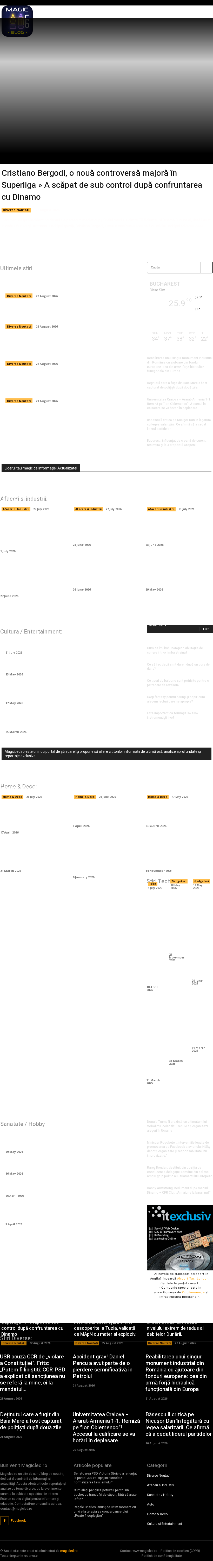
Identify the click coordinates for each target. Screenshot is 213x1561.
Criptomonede (193, 1292)
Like (206, 629)
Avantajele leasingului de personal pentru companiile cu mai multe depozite (106, 494)
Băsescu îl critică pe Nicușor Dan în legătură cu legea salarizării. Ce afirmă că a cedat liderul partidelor (179, 424)
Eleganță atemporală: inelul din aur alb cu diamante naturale (70, 665)
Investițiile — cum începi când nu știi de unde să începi (174, 529)
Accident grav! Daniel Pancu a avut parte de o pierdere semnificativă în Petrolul (102, 1366)
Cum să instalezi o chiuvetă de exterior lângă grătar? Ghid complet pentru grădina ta (106, 858)
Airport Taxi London (193, 1278)
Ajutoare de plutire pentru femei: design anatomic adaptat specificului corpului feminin (68, 1139)
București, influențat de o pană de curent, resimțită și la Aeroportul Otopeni (177, 442)
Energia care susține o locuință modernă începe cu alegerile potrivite (31, 781)
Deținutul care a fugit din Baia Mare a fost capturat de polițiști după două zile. (177, 385)
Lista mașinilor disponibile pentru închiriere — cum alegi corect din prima (104, 573)
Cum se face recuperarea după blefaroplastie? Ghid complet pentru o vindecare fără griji (62, 1212)
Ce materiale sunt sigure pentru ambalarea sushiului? (176, 497)
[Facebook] (4, 1520)
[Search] (207, 267)
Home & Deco (12, 797)
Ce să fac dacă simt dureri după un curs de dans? (178, 666)
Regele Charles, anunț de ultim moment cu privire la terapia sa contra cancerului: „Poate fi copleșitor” (105, 1511)
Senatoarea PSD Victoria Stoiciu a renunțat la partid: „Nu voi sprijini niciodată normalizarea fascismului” (105, 1478)
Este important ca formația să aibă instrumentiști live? (172, 715)
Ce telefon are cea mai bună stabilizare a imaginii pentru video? (200, 935)
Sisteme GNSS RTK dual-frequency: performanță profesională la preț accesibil (200, 832)
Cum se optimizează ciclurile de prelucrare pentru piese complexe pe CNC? (155, 939)
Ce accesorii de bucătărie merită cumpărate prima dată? (31, 855)
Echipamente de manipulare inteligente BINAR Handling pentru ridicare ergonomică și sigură (33, 532)
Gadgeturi (179, 881)
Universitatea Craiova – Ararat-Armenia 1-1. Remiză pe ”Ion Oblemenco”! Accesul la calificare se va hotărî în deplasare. (179, 404)
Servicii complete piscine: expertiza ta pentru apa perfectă (173, 781)
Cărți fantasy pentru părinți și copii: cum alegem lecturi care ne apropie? (176, 699)
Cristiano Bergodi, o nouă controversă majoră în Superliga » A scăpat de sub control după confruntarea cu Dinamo (102, 185)
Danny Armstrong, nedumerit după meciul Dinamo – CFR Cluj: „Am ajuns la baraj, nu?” (179, 1190)
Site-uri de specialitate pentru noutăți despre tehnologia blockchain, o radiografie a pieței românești (32, 491)
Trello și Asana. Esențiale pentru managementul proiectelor (155, 1038)
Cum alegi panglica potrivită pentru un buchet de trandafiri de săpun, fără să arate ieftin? (105, 1494)
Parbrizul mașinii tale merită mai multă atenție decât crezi (102, 529)
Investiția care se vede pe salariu (41, 643)
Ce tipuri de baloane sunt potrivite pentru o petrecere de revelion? (178, 682)
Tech (152, 884)
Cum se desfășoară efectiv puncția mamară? (54, 1186)
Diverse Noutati (16, 210)
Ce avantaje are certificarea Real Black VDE (178, 922)
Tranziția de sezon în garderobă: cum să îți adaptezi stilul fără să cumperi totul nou (67, 690)
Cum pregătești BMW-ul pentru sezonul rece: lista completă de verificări (176, 573)
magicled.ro (69, 1551)
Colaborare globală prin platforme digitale (178, 1029)
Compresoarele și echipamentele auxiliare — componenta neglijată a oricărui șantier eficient (31, 577)
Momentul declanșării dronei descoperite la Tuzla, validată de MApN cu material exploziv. (69, 314)
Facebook (18, 1520)
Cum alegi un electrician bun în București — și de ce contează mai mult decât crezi (105, 781)
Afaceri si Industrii (16, 509)
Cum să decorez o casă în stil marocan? (104, 813)
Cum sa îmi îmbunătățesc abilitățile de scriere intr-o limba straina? (175, 650)
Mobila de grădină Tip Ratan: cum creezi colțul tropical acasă (29, 816)
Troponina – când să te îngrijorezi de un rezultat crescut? (68, 1164)
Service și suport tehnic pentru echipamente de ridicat (155, 850)
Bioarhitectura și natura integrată (200, 1022)
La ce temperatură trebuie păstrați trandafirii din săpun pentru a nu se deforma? (65, 719)
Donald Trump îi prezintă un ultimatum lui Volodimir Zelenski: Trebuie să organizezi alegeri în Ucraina (177, 1126)
